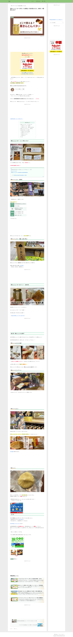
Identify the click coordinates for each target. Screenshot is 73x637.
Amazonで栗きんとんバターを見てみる (18, 315)
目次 (26, 122)
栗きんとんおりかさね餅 (26, 131)
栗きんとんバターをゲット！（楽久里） (27, 128)
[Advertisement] (27, 13)
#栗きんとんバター (14, 172)
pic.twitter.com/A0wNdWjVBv (23, 172)
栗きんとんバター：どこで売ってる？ (26, 124)
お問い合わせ (56, 634)
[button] (63, 22)
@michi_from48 (16, 175)
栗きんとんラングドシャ (26, 132)
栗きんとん (24, 135)
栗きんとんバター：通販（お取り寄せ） (28, 127)
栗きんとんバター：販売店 (26, 125)
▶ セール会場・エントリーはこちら (27, 72)
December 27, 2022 (23, 175)
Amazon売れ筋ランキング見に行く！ (56, 19)
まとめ (22, 136)
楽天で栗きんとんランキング (15, 523)
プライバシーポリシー (61, 634)
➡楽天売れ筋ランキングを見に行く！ (16, 118)
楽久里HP (22, 265)
